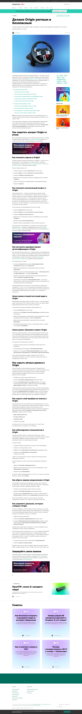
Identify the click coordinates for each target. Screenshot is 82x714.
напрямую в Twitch (32, 78)
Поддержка (36, 7)
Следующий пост (16, 583)
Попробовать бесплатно (59, 11)
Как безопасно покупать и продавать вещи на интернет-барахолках (26, 618)
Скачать (31, 7)
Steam (24, 559)
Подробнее (20, 712)
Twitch (39, 556)
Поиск (69, 16)
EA (57, 75)
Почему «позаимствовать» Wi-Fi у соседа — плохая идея (56, 649)
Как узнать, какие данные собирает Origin (25, 112)
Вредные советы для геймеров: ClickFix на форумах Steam (62, 115)
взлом (65, 75)
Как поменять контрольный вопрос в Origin (25, 94)
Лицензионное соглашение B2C (17, 705)
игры (63, 77)
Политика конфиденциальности (36, 704)
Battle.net (29, 559)
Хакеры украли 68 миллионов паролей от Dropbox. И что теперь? (55, 618)
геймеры (15, 15)
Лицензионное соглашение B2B (27, 705)
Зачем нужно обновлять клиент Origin (24, 101)
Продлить (26, 7)
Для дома (38, 1)
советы (65, 83)
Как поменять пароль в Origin (22, 91)
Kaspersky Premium (15, 692)
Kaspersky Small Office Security (32, 689)
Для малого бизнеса (46, 1)
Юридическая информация (37, 705)
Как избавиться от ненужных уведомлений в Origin (27, 110)
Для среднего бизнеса (55, 1)
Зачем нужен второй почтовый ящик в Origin (26, 98)
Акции (47, 7)
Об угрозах (42, 7)
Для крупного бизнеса (65, 1)
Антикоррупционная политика (45, 704)
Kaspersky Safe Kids (15, 694)
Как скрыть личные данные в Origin (22, 103)
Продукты (14, 7)
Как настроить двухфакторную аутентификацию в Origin (29, 96)
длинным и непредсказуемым (34, 163)
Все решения (14, 699)
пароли (64, 81)
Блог (51, 7)
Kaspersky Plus (14, 691)
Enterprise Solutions (30, 691)
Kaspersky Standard (15, 689)
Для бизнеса (29, 686)
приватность (59, 83)
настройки (59, 81)
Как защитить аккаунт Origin (20, 89)
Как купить (20, 7)
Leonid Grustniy (17, 32)
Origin (61, 75)
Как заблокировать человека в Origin (24, 108)
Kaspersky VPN (14, 696)
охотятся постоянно (34, 139)
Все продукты (29, 692)
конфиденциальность (61, 79)
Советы (26, 611)
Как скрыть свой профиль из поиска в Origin (25, 106)
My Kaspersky (66, 4)
